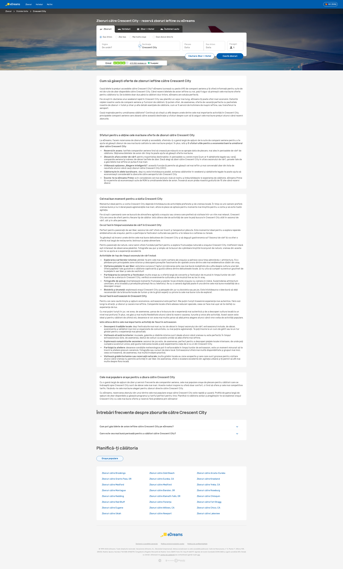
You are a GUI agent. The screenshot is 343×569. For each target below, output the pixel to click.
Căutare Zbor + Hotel (199, 56)
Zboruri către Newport (160, 513)
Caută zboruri (230, 56)
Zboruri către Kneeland (208, 479)
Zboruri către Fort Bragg (209, 502)
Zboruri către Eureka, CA (161, 479)
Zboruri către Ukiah (111, 513)
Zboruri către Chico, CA (208, 507)
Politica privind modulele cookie (172, 544)
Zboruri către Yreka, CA (208, 484)
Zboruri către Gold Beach (162, 473)
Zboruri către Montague (114, 490)
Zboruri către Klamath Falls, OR (164, 496)
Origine (105, 44)
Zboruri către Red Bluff (113, 502)
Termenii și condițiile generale (147, 544)
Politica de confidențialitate (197, 544)
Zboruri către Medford (113, 484)
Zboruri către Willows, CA (161, 507)
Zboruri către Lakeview (208, 513)
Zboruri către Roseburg (208, 490)
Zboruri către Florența (160, 502)
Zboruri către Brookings (114, 473)
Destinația (146, 44)
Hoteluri (39, 4)
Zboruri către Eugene (112, 507)
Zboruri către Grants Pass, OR (116, 479)
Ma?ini (49, 4)
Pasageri (233, 44)
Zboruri (28, 4)
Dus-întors (210, 44)
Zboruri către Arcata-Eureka (211, 473)
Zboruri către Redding (113, 496)
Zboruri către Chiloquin (208, 496)
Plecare (187, 44)
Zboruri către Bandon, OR (162, 490)
